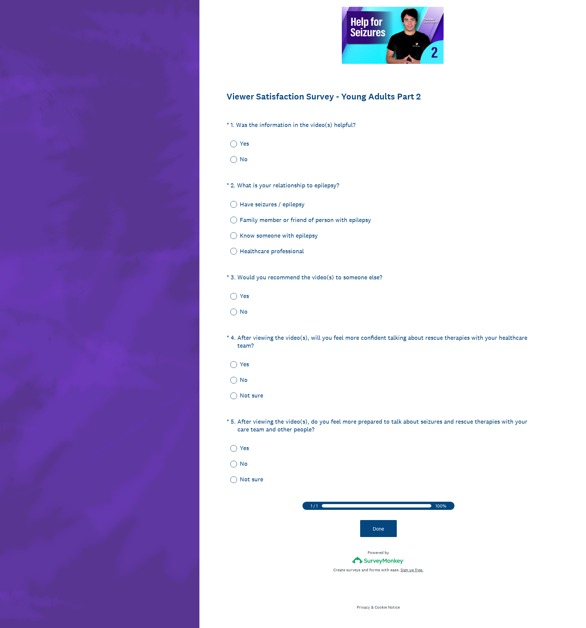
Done (378, 528)
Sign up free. (412, 570)
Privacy (363, 607)
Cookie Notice (387, 607)
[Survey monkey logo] (378, 560)
